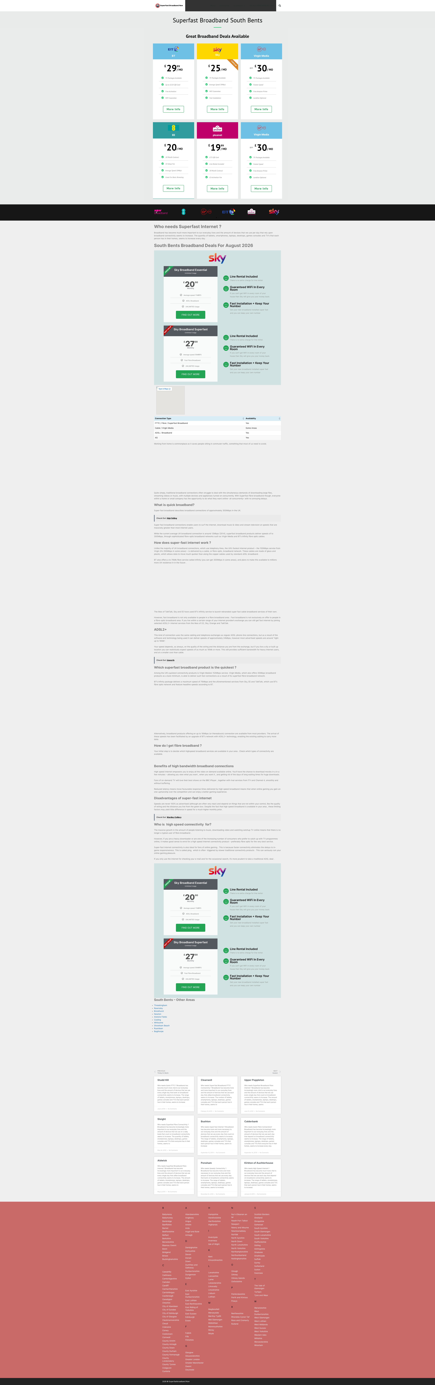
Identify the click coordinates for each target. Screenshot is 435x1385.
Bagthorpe (158, 1031)
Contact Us (224, 6)
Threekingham (160, 1005)
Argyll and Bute (192, 1231)
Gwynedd (189, 1370)
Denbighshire (191, 1247)
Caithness (166, 1275)
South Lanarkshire (262, 1235)
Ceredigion (167, 1299)
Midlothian (213, 1323)
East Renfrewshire (193, 1304)
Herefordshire (214, 1218)
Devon (188, 1254)
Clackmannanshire (170, 1320)
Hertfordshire (214, 1221)
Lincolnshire (213, 1290)
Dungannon (190, 1274)
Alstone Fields (160, 1017)
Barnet (165, 1228)
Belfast (165, 1235)
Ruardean (158, 1028)
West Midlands (261, 1324)
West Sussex (260, 1328)
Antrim (188, 1225)
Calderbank (251, 1121)
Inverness (212, 1240)
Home (213, 6)
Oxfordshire (236, 1281)
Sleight (161, 1119)
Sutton (257, 1269)
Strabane (258, 1252)
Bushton (206, 1121)
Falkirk (188, 1333)
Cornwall (166, 1337)
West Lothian (260, 1321)
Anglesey (189, 1218)
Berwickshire (168, 1242)
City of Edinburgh (170, 1313)
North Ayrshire (237, 1238)
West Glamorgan (261, 1317)
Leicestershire (214, 1283)
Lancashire (213, 1276)
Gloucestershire (192, 1356)
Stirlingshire (259, 1249)
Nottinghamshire (238, 1258)
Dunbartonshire (192, 1271)
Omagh (234, 1271)
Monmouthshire (215, 1326)
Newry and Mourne (240, 1227)
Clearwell (206, 1080)
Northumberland (238, 1255)
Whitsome (158, 1023)
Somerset (258, 1225)
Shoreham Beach (162, 1025)
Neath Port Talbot (239, 1221)
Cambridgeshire (169, 1279)
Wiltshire (258, 1338)
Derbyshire (190, 1251)
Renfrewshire (237, 1313)
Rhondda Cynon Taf (240, 1317)
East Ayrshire (191, 1290)
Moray (211, 1330)
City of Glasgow (169, 1316)
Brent (164, 1249)
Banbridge (167, 1221)
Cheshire (166, 1303)
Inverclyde (213, 1237)
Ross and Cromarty (240, 1320)
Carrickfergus (168, 1292)
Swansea (258, 1273)
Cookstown (167, 1334)
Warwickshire (260, 1308)
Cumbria (166, 1371)
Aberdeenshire (192, 1214)
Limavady (212, 1286)
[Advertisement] (217, 470)
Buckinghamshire (170, 1259)
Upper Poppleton (254, 1080)
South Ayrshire (261, 1228)
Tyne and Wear (261, 1295)
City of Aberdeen (170, 1306)
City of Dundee (169, 1310)
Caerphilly (166, 1272)
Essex (188, 1320)
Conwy (165, 1330)
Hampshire (213, 1214)
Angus (188, 1221)
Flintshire (189, 1340)
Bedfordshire (168, 1231)
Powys (234, 1301)
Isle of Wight (214, 1244)
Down (188, 1261)
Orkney (234, 1274)
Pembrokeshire (238, 1294)
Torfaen (257, 1292)
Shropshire (259, 1221)
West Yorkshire (261, 1331)
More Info (173, 109)
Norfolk (234, 1234)
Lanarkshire (213, 1272)
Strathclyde (259, 1256)
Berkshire (166, 1238)
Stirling (257, 1245)
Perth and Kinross (239, 1297)
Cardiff (165, 1285)
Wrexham (258, 1345)
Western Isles (260, 1335)
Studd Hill (163, 1080)
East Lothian (191, 1300)
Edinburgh (190, 1317)
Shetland (258, 1218)
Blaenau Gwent (169, 1245)
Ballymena (167, 1214)
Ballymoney (167, 1218)
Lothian (211, 1297)
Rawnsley (158, 1008)
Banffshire (167, 1225)
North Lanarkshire (239, 1245)
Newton (157, 1014)
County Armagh (169, 1344)
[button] (280, 5)
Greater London (192, 1359)
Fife (187, 1336)
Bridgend (166, 1252)
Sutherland (259, 1266)
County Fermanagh (171, 1355)
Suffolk (257, 1259)
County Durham (169, 1351)
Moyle (211, 1333)
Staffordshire (260, 1242)
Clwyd (165, 1323)
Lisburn (211, 1293)
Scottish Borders (261, 1214)
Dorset (188, 1258)
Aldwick (162, 1160)
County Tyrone (169, 1364)
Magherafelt (213, 1309)
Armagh (188, 1235)
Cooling (157, 1020)
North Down (236, 1241)
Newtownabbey (238, 1231)
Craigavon (167, 1368)
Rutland (234, 1324)
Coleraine (166, 1327)
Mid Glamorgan (215, 1320)
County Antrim (168, 1341)
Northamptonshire (239, 1252)
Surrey (257, 1263)
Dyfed (188, 1278)
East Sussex (190, 1314)
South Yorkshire (261, 1238)
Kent (210, 1256)
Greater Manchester (194, 1363)
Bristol (165, 1256)
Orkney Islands (238, 1278)
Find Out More (191, 314)
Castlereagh (167, 1296)
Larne (211, 1279)
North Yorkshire (238, 1248)
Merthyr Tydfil (214, 1316)
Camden (166, 1282)
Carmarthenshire (170, 1289)
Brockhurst (159, 1011)
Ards (187, 1228)
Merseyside (213, 1313)
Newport (235, 1224)
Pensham (206, 1162)
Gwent (188, 1366)
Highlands (213, 1225)
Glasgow (189, 1352)
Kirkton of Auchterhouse (258, 1162)
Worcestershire (261, 1342)
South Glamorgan (262, 1231)
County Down (168, 1348)
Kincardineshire (215, 1260)
